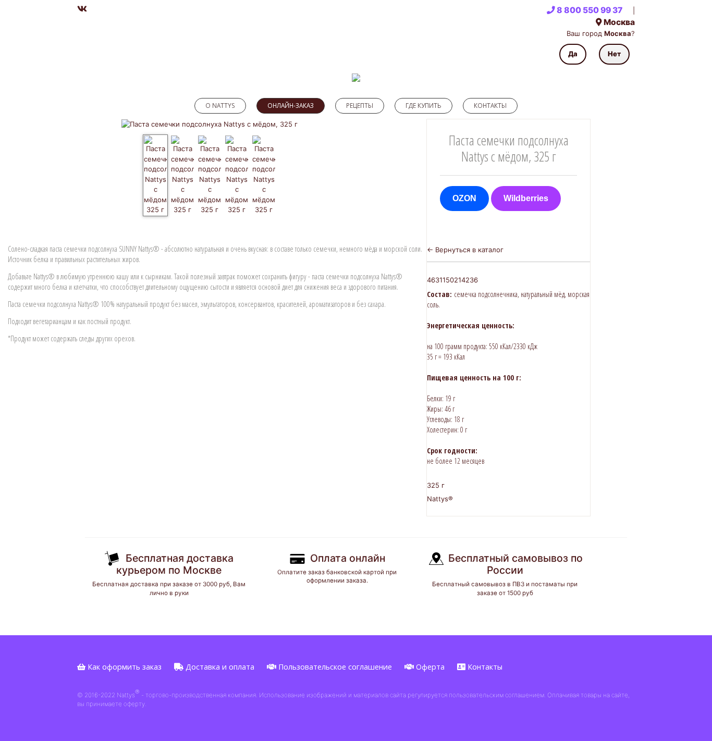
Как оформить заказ (123, 667)
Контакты (490, 105)
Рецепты (359, 105)
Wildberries (526, 198)
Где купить (423, 105)
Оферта (429, 667)
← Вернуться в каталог (465, 249)
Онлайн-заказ (290, 105)
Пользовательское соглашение (334, 667)
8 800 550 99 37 (588, 10)
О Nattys (220, 105)
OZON (464, 198)
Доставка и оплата (218, 667)
